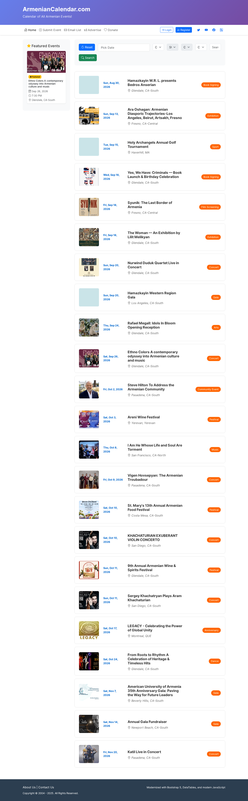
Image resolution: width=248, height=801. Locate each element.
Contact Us (46, 787)
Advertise (94, 30)
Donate (112, 30)
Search (89, 58)
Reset (88, 47)
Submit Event (51, 30)
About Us (29, 787)
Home (31, 30)
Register (185, 29)
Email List (74, 30)
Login (168, 29)
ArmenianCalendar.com (56, 9)
